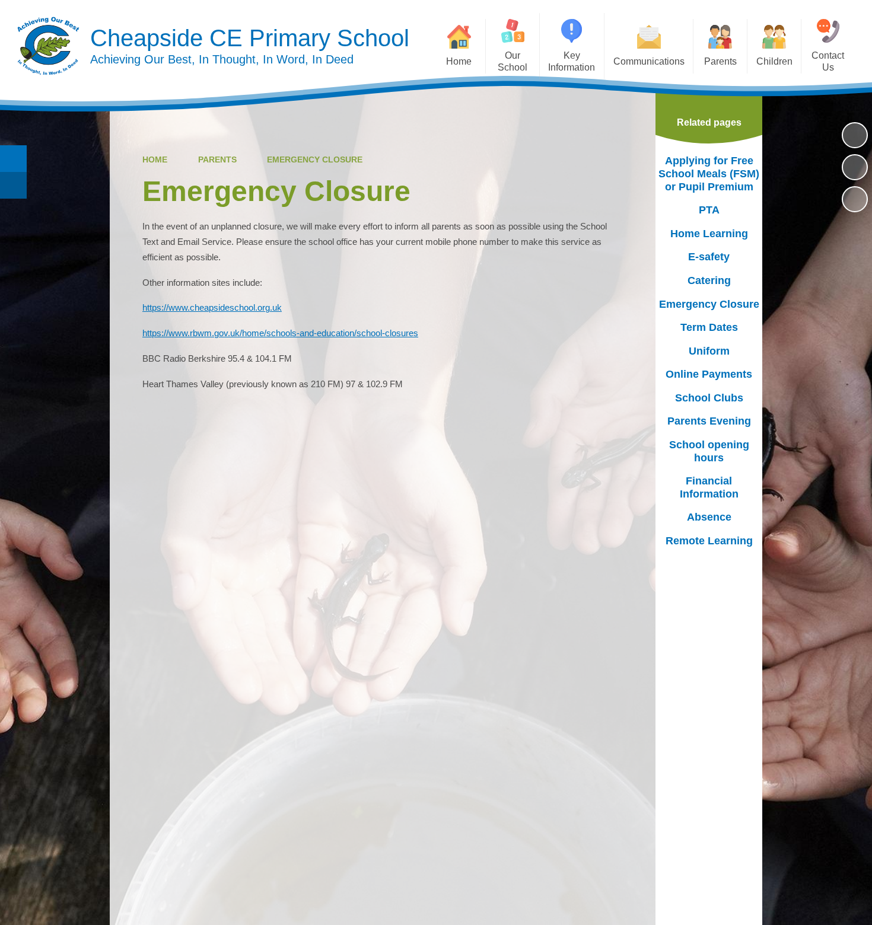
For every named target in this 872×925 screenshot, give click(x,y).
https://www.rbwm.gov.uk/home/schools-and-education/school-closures (280, 333)
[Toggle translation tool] (13, 185)
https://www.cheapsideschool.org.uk (212, 307)
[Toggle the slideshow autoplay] (855, 135)
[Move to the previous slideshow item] (855, 167)
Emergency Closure (314, 159)
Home (154, 159)
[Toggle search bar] (13, 158)
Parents (217, 159)
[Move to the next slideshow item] (855, 199)
